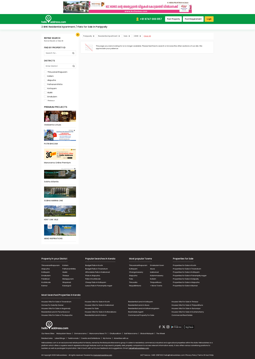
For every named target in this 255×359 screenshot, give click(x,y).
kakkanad (154, 272)
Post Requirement (193, 19)
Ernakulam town (157, 265)
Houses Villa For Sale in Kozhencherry (188, 312)
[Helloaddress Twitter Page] (163, 327)
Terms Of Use (203, 355)
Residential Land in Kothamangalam (143, 308)
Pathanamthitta (54, 84)
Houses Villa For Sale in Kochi (97, 301)
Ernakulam (52, 96)
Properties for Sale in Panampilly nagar (190, 275)
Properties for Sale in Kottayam (186, 272)
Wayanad (66, 282)
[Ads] (127, 7)
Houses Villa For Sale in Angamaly (55, 308)
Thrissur (51, 100)
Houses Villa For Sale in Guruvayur (186, 308)
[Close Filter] (78, 35)
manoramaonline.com (102, 355)
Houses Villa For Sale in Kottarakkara (100, 312)
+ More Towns (156, 285)
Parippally (87, 36)
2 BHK (136, 36)
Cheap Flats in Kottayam (95, 282)
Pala (131, 279)
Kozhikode (46, 282)
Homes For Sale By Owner (52, 305)
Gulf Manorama (131, 333)
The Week (160, 333)
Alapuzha (51, 80)
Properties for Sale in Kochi (184, 265)
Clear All (147, 36)
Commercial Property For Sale (141, 315)
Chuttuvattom (116, 333)
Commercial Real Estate (182, 315)
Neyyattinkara (135, 285)
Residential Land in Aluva (138, 305)
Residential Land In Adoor (96, 315)
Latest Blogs (60, 338)
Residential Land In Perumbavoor (55, 312)
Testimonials (73, 338)
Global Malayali (147, 333)
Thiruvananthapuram (57, 72)
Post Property (173, 19)
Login (209, 19)
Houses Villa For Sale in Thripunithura (187, 305)
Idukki (49, 92)
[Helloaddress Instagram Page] (167, 327)
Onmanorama (80, 333)
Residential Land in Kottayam (140, 301)
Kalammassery (156, 275)
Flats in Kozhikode (93, 279)
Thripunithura (155, 282)
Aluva (152, 269)
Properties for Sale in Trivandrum (187, 269)
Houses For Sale (92, 308)
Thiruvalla (133, 282)
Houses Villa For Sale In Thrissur (185, 301)
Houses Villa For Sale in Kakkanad (99, 305)
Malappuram (68, 279)
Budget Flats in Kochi (94, 265)
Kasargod (66, 285)
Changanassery (136, 272)
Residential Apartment (107, 36)
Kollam (50, 76)
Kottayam (52, 88)
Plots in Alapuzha (92, 275)
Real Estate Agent (135, 312)
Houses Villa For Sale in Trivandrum (56, 301)
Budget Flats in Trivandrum (96, 269)
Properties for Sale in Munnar (185, 285)
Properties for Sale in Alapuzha (186, 282)
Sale (126, 36)
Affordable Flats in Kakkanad (97, 272)
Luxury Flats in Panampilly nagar (98, 285)
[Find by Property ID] (73, 53)
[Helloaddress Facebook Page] (159, 327)
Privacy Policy (191, 355)
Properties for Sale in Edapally (186, 279)
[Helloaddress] (53, 19)
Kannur (44, 285)
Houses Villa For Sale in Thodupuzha (56, 315)
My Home (107, 338)
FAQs (212, 355)
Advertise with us (121, 338)
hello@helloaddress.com (139, 348)
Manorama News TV (98, 333)
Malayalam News (64, 333)
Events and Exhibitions (91, 338)
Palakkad (45, 279)
